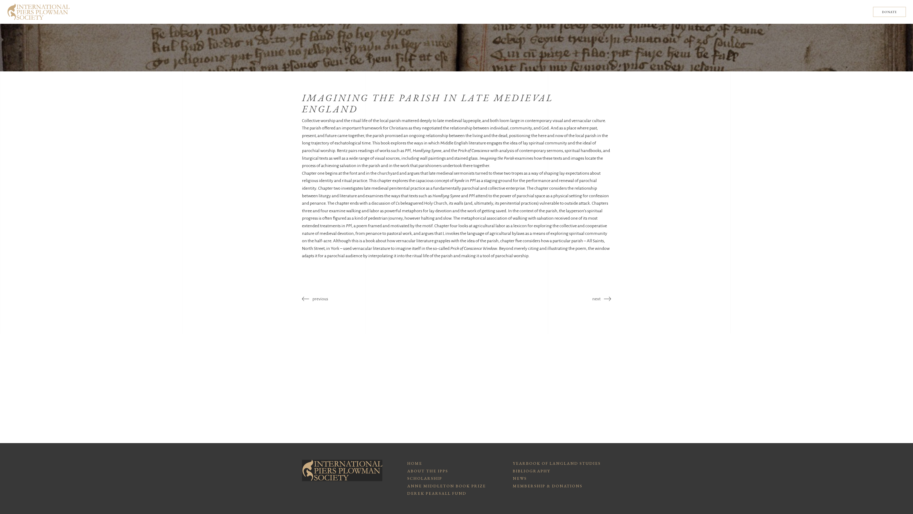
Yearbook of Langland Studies (557, 463)
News (520, 478)
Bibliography (531, 471)
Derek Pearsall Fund (436, 493)
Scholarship (424, 478)
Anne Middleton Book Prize (446, 486)
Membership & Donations (548, 486)
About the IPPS (427, 471)
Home (414, 463)
